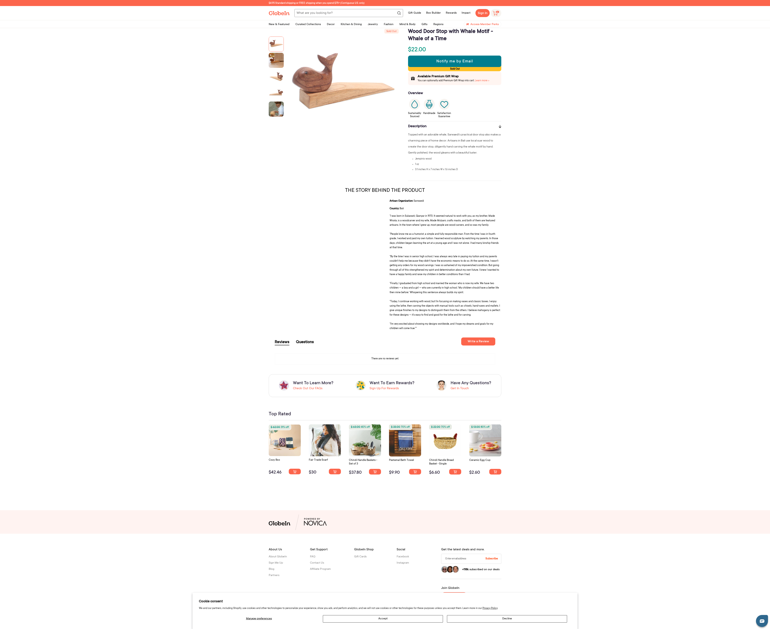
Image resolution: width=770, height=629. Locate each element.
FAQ (312, 556)
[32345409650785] (415, 472)
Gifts (424, 24)
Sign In (482, 13)
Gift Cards (360, 556)
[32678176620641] (335, 471)
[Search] (399, 13)
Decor (331, 24)
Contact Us (317, 563)
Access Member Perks (484, 24)
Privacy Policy (490, 608)
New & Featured (279, 24)
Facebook (403, 556)
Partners (274, 575)
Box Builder (433, 13)
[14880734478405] (375, 472)
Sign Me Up (276, 563)
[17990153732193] (295, 471)
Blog (271, 569)
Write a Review (478, 341)
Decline (507, 618)
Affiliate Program (320, 569)
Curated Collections (308, 24)
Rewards (451, 13)
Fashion (388, 24)
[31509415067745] (495, 472)
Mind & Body (407, 24)
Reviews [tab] (282, 342)
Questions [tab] (305, 342)
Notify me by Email (454, 61)
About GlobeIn (278, 556)
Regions (438, 24)
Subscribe (491, 558)
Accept (383, 618)
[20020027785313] (455, 472)
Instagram (403, 563)
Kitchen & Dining (351, 24)
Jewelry (373, 24)
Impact (466, 13)
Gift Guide (414, 13)
